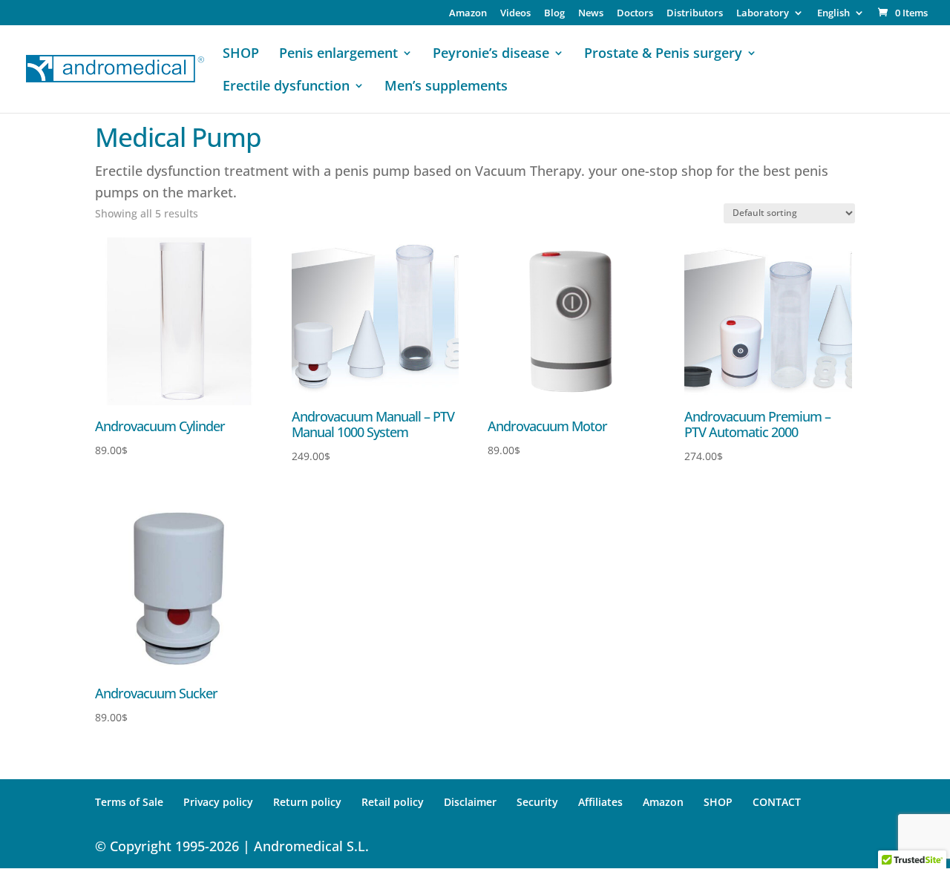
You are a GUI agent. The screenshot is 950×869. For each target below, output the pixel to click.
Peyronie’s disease (491, 54)
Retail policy (392, 802)
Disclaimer (470, 802)
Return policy (307, 802)
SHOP (241, 54)
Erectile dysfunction (286, 87)
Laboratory (762, 13)
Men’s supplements (446, 87)
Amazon (468, 13)
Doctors (635, 13)
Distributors (694, 13)
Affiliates (600, 802)
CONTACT (777, 802)
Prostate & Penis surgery (663, 54)
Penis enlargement (338, 54)
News (590, 13)
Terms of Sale (129, 802)
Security (537, 802)
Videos (515, 13)
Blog (554, 13)
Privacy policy (218, 802)
